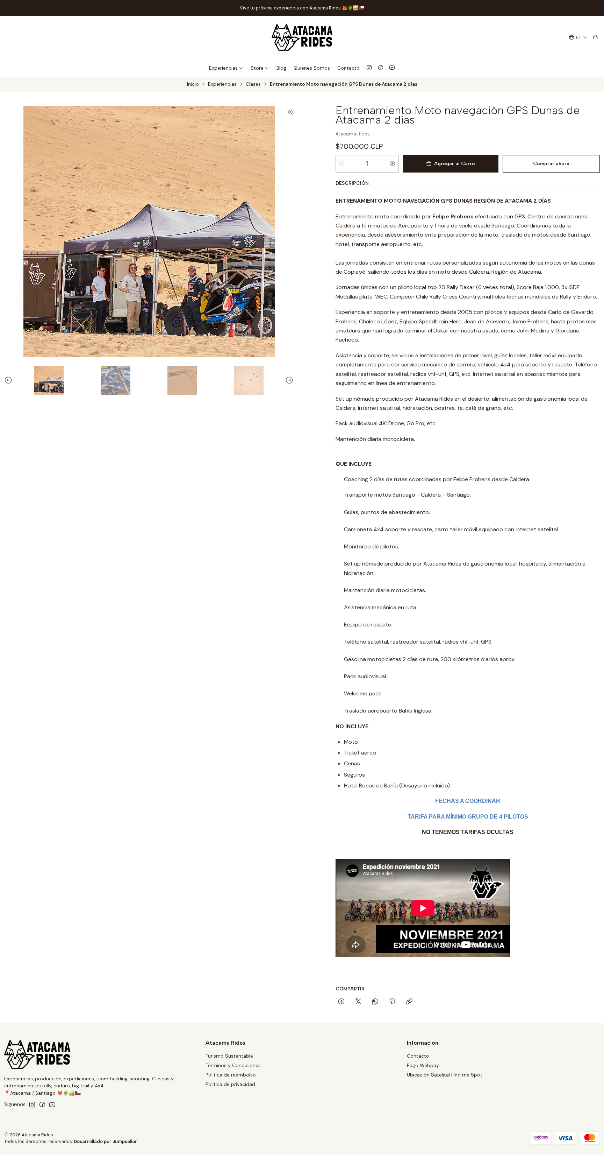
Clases (253, 84)
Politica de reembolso (231, 1075)
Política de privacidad (230, 1084)
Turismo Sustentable (229, 1056)
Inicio (193, 84)
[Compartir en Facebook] (341, 1002)
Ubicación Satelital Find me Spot (444, 1075)
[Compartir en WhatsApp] (375, 1002)
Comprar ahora (551, 164)
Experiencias (223, 68)
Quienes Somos (312, 68)
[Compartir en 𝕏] (358, 1002)
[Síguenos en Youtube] (392, 68)
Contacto (348, 68)
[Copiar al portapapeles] (409, 1002)
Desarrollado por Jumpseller (105, 1141)
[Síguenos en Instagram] (369, 68)
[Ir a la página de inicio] (302, 37)
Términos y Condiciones (233, 1065)
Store (257, 68)
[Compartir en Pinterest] (392, 1002)
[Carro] (595, 38)
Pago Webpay (423, 1065)
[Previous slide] (5, 380)
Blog (281, 68)
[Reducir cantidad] (342, 163)
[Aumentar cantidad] (392, 163)
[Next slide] (292, 380)
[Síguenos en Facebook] (381, 68)
